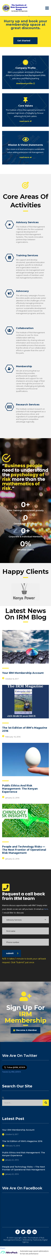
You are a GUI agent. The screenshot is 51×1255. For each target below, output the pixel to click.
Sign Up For (25, 1014)
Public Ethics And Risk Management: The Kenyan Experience (20, 788)
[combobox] (25, 919)
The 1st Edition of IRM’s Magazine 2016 (22, 1141)
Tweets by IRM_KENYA (11, 1071)
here (46, 909)
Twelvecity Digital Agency (34, 1241)
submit (10, 953)
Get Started (23, 40)
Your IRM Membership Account (23, 673)
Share (2, 1248)
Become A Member (26, 1030)
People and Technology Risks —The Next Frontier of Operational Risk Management (24, 849)
